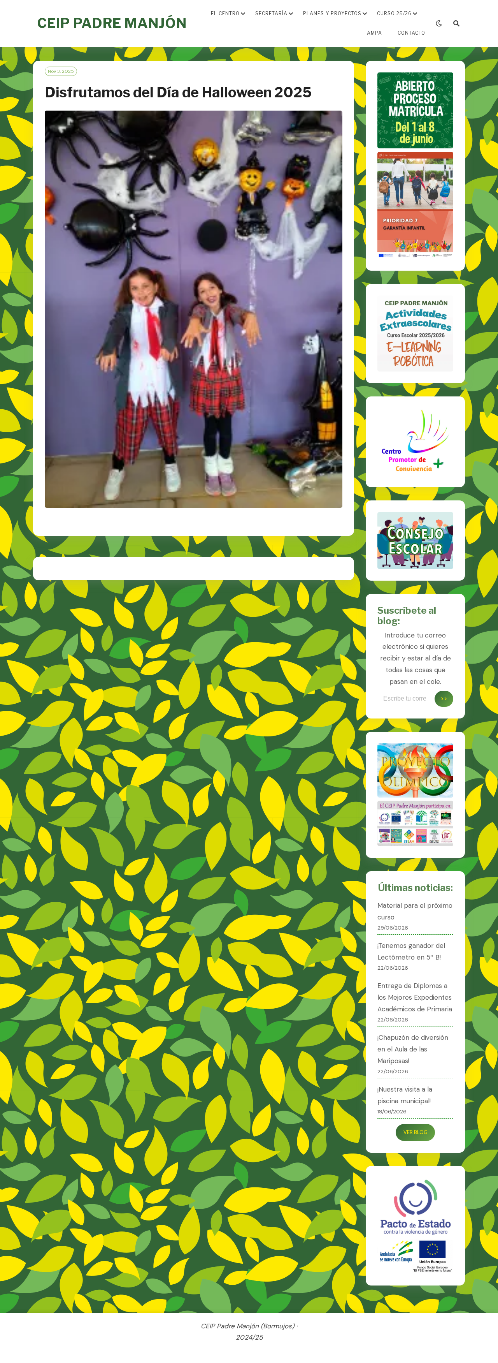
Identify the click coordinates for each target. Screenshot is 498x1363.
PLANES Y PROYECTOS (332, 13)
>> (443, 698)
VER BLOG (415, 1132)
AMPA (374, 33)
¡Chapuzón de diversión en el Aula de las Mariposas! (412, 1049)
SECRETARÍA (271, 13)
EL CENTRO (225, 13)
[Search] (456, 23)
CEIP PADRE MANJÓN (112, 23)
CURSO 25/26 (394, 13)
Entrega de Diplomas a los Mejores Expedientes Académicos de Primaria (414, 997)
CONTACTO (411, 33)
